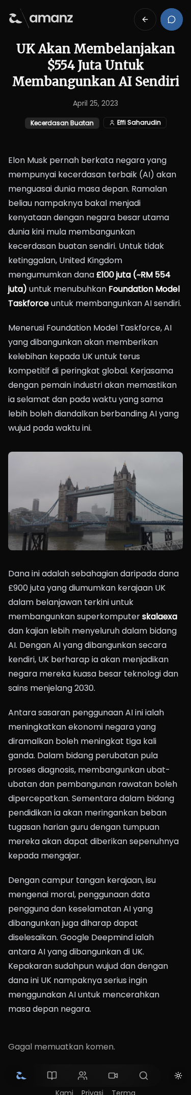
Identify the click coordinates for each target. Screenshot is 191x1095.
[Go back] (145, 19)
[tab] (21, 1075)
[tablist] (82, 1075)
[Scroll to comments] (171, 19)
